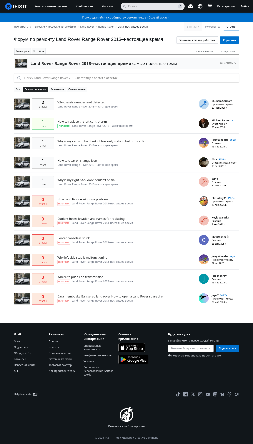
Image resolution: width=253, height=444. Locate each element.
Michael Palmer (221, 120)
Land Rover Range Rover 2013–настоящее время (88, 106)
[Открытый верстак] (190, 6)
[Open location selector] (200, 6)
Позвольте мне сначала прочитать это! (196, 355)
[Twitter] (193, 394)
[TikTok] (178, 394)
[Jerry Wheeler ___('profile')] (204, 143)
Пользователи (204, 51)
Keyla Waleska (220, 217)
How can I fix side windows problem (82, 199)
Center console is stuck (73, 238)
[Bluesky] (222, 394)
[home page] (16, 6)
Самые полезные (35, 89)
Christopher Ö (220, 237)
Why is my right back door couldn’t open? (86, 180)
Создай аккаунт (160, 17)
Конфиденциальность (97, 355)
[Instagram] (200, 394)
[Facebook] (185, 394)
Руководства (213, 26)
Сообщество (84, 6)
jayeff (215, 295)
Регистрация (226, 6)
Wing (215, 178)
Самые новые (77, 89)
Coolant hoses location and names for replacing (91, 219)
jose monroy (219, 276)
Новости (54, 347)
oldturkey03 (219, 198)
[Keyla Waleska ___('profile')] (204, 221)
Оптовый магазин (60, 359)
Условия (89, 361)
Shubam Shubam (222, 101)
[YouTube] (208, 394)
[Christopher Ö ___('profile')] (204, 240)
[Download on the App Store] (131, 347)
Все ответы (21, 26)
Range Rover (106, 26)
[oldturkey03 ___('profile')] (204, 201)
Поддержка (21, 347)
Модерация (228, 51)
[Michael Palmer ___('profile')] (204, 123)
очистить (226, 63)
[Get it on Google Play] (133, 359)
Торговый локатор (60, 365)
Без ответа (57, 89)
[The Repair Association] (237, 394)
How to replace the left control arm (82, 122)
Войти (245, 6)
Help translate (22, 394)
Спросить (229, 40)
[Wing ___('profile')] (204, 182)
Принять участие (60, 353)
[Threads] (229, 394)
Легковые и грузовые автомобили (54, 26)
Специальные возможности (92, 347)
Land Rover (87, 26)
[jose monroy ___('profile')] (204, 279)
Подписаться (227, 348)
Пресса (53, 341)
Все (18, 89)
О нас (17, 341)
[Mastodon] (215, 394)
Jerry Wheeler (220, 140)
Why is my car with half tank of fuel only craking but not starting (102, 141)
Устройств (38, 51)
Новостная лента (25, 365)
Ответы (231, 26)
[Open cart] (210, 6)
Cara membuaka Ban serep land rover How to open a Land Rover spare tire (110, 296)
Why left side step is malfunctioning (82, 257)
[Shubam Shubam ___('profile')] (204, 104)
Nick (214, 159)
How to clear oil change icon (77, 161)
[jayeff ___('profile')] (204, 298)
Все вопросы (22, 51)
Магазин (107, 6)
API (16, 371)
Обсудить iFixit (23, 353)
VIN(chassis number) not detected (81, 102)
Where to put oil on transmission (80, 277)
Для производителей (62, 371)
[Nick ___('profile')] (204, 162)
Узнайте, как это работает (197, 40)
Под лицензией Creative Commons (136, 437)
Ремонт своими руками (50, 6)
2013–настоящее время (133, 26)
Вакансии (20, 359)
